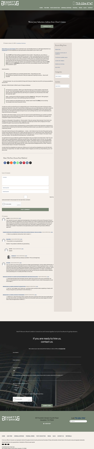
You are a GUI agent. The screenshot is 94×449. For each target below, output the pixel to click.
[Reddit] (11, 162)
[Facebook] (5, 162)
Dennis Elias (8, 262)
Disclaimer (31, 393)
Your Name (16, 352)
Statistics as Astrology (59, 64)
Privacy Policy (40, 393)
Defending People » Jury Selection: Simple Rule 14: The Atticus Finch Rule (14, 286)
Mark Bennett (13, 255)
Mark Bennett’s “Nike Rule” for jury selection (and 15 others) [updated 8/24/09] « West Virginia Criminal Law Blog (20, 276)
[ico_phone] (11, 416)
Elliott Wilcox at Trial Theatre (9, 48)
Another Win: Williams (59, 60)
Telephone (16, 387)
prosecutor (4, 50)
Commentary (19, 43)
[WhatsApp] (17, 162)
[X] (8, 162)
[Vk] (27, 162)
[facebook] (6, 444)
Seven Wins (57, 67)
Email (15, 385)
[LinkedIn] (14, 162)
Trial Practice (23, 43)
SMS (15, 389)
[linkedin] (3, 444)
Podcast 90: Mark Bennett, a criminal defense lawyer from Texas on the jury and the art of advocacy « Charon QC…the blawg (22, 232)
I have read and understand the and (28, 393)
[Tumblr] (20, 162)
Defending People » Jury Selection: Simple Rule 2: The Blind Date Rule (13, 294)
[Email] (30, 162)
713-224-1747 (84, 3)
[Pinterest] (24, 162)
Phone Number (17, 367)
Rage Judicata (8, 239)
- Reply (20, 218)
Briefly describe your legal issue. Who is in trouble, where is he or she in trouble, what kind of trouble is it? (38, 375)
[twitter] (8, 444)
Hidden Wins (57, 49)
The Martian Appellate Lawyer (61, 57)
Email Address (16, 360)
